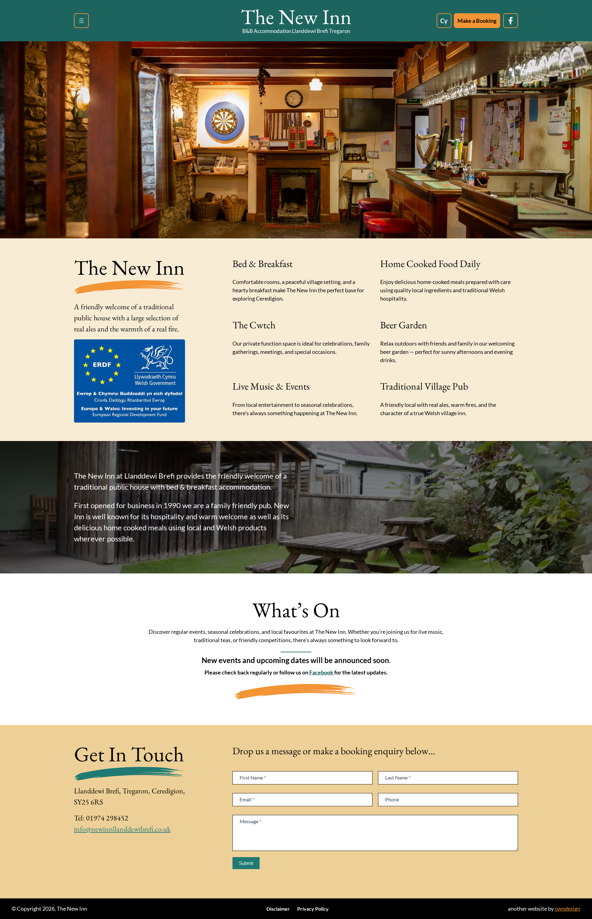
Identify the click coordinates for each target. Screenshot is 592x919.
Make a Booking (477, 20)
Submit (246, 863)
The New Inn (296, 16)
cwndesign (567, 908)
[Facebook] (510, 20)
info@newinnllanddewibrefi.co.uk (122, 829)
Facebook (321, 672)
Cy (444, 20)
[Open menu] (81, 20)
